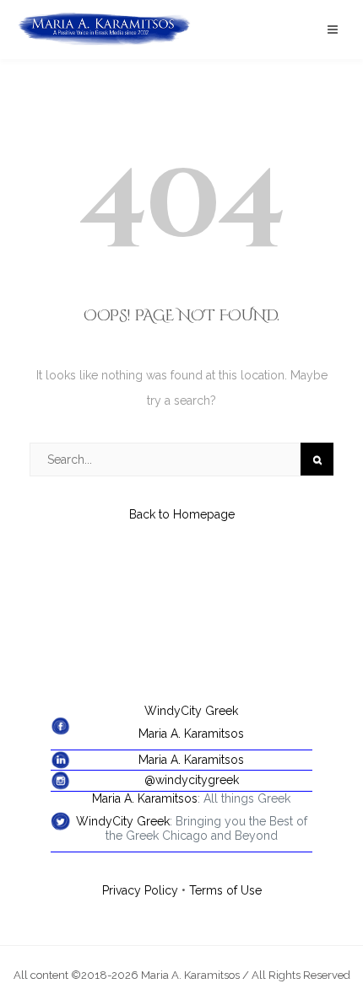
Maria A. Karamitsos (191, 733)
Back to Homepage (182, 514)
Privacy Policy (140, 890)
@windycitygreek (191, 780)
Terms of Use (225, 890)
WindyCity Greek (191, 710)
